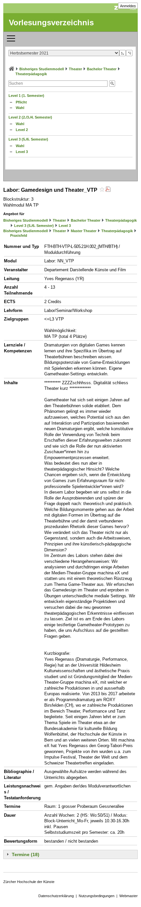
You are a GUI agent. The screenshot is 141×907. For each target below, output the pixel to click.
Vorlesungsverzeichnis (51, 22)
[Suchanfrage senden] (112, 83)
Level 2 (22, 130)
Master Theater (83, 231)
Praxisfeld (18, 235)
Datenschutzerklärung (56, 896)
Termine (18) (25, 854)
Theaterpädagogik (31, 74)
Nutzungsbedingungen (96, 896)
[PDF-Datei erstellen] (108, 190)
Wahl (20, 108)
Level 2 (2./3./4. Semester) (30, 117)
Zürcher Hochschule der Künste (28, 882)
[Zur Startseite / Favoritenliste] (11, 69)
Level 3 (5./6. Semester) (28, 139)
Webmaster (128, 896)
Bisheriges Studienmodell (41, 69)
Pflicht (21, 102)
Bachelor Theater (101, 69)
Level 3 (22, 152)
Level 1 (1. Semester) (26, 96)
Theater (75, 69)
